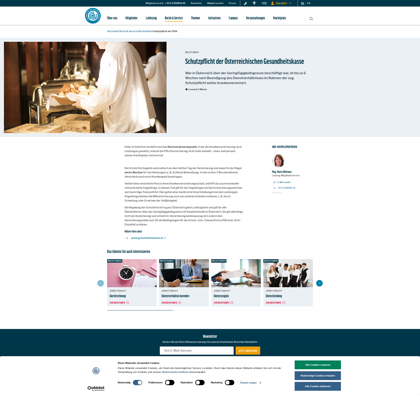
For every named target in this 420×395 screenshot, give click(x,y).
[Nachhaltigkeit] (245, 3)
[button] (319, 283)
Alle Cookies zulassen (317, 364)
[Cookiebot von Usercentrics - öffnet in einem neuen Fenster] (96, 388)
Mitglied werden (215, 3)
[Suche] (311, 18)
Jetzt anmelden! (247, 350)
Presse (232, 3)
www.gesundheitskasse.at (147, 238)
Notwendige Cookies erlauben (318, 375)
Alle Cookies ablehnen (318, 386)
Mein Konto (281, 3)
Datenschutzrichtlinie (175, 372)
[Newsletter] (263, 3)
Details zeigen (248, 382)
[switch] (169, 382)
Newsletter (196, 3)
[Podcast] (254, 3)
